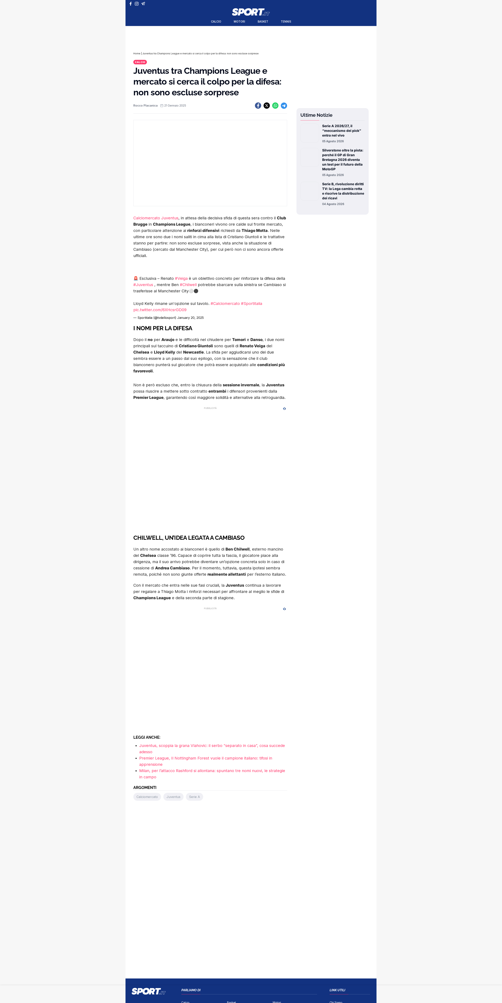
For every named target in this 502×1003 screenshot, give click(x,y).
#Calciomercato (225, 303)
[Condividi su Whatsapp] (275, 105)
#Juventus (143, 284)
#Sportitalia (251, 303)
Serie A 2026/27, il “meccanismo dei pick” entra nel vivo (341, 130)
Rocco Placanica (145, 105)
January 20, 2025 (190, 318)
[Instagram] (137, 4)
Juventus (169, 218)
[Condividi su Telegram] (284, 105)
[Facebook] (131, 4)
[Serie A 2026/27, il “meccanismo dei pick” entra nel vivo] (309, 133)
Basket (263, 21)
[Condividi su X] (267, 105)
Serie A (194, 797)
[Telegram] (143, 4)
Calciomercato (146, 218)
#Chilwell (188, 284)
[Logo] (251, 12)
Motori (239, 21)
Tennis (286, 21)
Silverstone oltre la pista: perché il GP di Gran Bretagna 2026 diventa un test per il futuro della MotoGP (342, 159)
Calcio (216, 21)
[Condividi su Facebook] (258, 105)
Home (136, 53)
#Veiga (181, 278)
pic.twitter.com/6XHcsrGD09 (159, 309)
